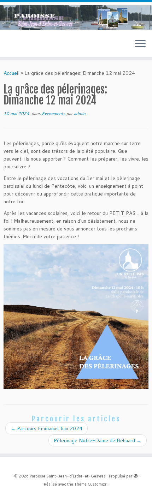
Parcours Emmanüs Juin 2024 (46, 428)
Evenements (54, 113)
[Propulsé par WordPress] (135, 474)
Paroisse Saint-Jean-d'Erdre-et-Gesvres (68, 476)
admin (80, 113)
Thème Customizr (90, 484)
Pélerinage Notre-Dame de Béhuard (97, 440)
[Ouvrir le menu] (140, 44)
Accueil (11, 73)
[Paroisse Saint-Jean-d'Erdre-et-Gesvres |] (76, 17)
